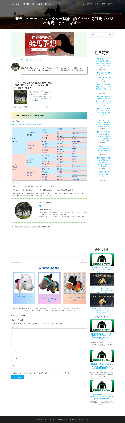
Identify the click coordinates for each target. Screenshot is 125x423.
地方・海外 (111, 4)
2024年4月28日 (18, 226)
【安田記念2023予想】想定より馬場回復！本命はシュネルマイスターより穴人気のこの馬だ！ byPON (103, 162)
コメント (15, 327)
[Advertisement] (49, 243)
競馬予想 (89, 4)
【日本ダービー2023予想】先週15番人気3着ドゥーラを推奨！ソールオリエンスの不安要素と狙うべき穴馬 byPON (103, 136)
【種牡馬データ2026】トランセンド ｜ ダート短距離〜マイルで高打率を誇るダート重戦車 (102, 310)
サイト (13, 365)
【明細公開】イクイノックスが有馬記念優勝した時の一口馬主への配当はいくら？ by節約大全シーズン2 (103, 63)
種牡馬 (103, 4)
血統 (49, 226)
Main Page (81, 4)
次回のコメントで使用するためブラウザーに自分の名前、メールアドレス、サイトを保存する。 (42, 373)
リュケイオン (27, 226)
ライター (18, 60)
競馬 (39, 226)
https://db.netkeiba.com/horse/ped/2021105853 (26, 125)
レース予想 (25, 60)
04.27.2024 (39, 60)
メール (14, 358)
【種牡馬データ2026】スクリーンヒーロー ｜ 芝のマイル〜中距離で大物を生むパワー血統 (102, 290)
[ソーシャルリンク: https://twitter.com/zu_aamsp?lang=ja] (41, 206)
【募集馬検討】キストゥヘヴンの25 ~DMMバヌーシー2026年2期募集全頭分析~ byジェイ (101, 270)
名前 (13, 351)
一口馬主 (96, 4)
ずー (12, 60)
